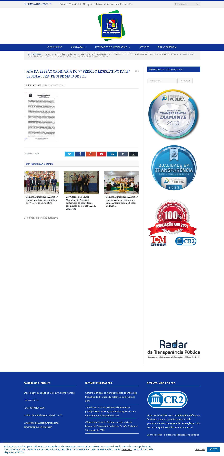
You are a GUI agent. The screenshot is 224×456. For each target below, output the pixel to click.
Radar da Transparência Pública (183, 434)
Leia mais (127, 449)
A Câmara (77, 47)
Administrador (35, 85)
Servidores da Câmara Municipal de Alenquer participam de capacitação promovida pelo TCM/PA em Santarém (97, 4)
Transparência (167, 47)
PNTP (160, 434)
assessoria (169, 419)
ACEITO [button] (213, 449)
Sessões (144, 47)
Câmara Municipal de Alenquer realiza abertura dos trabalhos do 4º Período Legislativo (42, 199)
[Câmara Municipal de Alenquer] (112, 25)
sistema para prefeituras (187, 415)
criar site (167, 415)
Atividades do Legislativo (111, 47)
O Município (54, 47)
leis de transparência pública (161, 427)
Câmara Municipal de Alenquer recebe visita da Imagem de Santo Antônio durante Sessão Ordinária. (122, 201)
